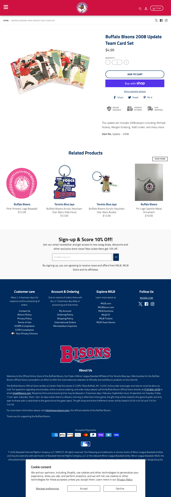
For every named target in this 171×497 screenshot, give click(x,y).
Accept (84, 488)
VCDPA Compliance (24, 325)
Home (6, 20)
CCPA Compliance (24, 329)
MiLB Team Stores (106, 322)
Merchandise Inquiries (65, 325)
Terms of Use (24, 322)
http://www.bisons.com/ (57, 410)
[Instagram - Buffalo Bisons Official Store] (166, 20)
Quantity (110, 58)
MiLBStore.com (106, 307)
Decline (120, 488)
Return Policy (25, 314)
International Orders (65, 322)
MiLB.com (106, 303)
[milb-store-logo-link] (85, 446)
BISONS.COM (146, 298)
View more (160, 159)
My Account (65, 310)
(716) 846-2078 (152, 389)
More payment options (135, 91)
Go (116, 257)
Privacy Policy (125, 479)
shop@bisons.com (22, 393)
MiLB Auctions (105, 310)
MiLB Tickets (106, 318)
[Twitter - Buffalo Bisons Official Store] (156, 20)
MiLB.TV (106, 314)
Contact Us (24, 310)
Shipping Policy (65, 318)
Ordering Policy (65, 314)
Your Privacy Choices (27, 333)
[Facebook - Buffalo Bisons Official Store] (161, 20)
